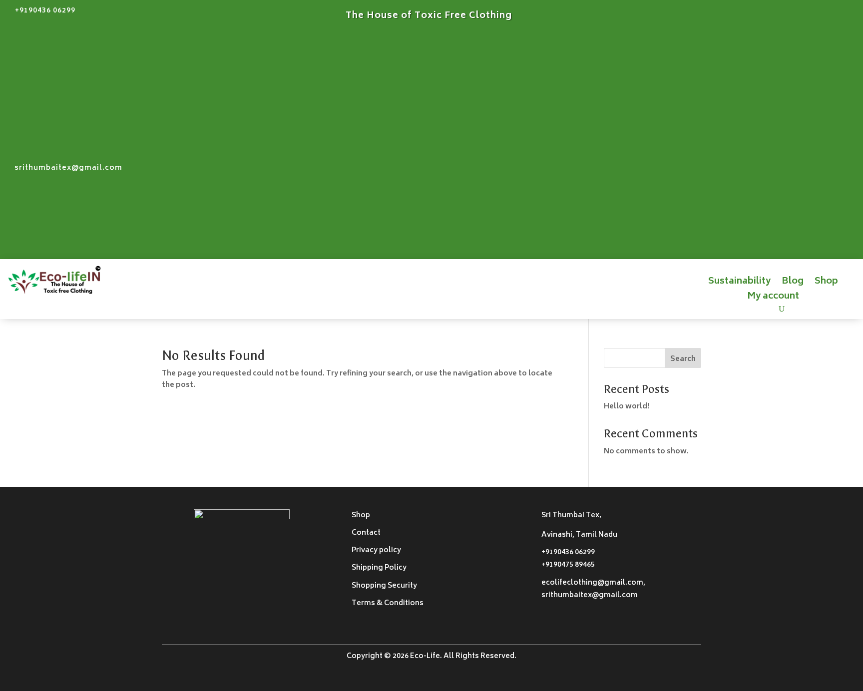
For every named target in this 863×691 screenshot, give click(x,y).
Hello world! (626, 406)
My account (773, 298)
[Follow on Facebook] (855, 15)
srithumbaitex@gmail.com (68, 168)
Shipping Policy (379, 568)
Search (683, 359)
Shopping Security (384, 586)
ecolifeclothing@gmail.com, (593, 583)
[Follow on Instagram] (835, 15)
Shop (826, 283)
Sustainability (739, 283)
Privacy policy (376, 550)
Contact (366, 533)
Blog (793, 283)
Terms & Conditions (388, 603)
